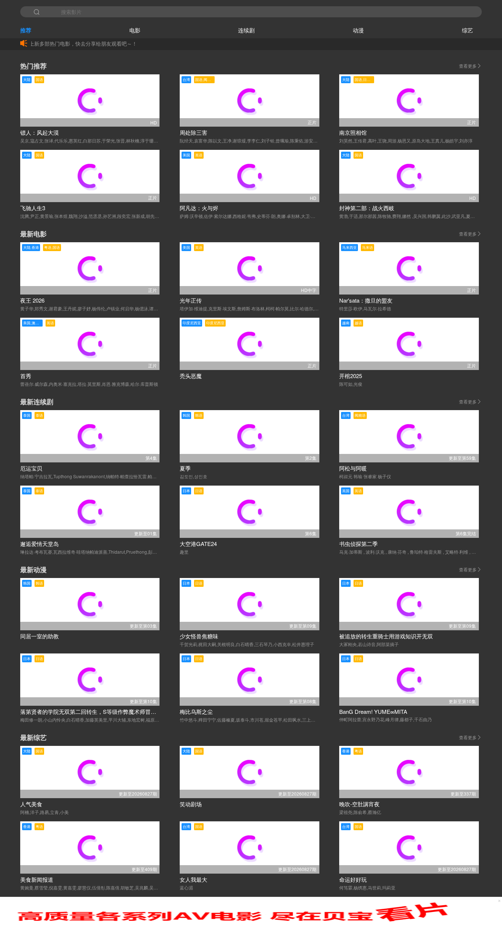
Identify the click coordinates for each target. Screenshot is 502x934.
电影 (134, 30)
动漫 (358, 30)
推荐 (25, 30)
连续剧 (246, 30)
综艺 (467, 30)
